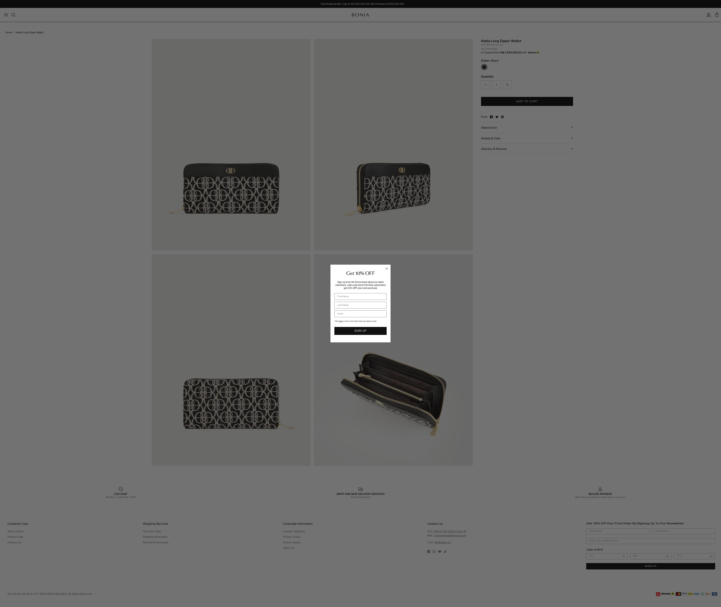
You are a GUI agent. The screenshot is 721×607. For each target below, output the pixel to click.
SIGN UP (360, 330)
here (341, 321)
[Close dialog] (386, 268)
